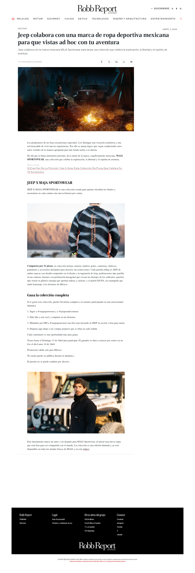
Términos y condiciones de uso (62, 523)
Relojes (23, 18)
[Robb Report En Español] (97, 8)
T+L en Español (89, 527)
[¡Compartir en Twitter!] (109, 61)
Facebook (120, 519)
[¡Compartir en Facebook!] (101, 61)
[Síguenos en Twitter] (172, 8)
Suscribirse (162, 8)
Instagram (120, 523)
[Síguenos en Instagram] (180, 8)
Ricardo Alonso (32, 62)
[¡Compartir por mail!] (131, 61)
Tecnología (100, 18)
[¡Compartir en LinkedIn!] (116, 61)
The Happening (89, 530)
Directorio (23, 523)
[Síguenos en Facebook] (176, 8)
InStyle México (89, 519)
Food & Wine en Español (92, 523)
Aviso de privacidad (58, 519)
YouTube (119, 527)
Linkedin (119, 534)
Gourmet (53, 18)
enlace (86, 448)
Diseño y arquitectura (130, 18)
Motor (38, 18)
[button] (13, 18)
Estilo (83, 18)
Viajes (69, 18)
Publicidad (23, 519)
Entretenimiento (163, 18)
